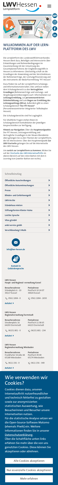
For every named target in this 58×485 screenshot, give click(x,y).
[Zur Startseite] (22, 7)
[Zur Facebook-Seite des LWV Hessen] (54, 28)
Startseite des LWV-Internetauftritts (26, 153)
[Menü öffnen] (49, 6)
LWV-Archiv (10, 200)
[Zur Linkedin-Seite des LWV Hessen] (54, 35)
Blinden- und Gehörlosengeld (18, 195)
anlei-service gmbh (13, 225)
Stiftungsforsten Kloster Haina (18, 210)
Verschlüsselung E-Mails (15, 230)
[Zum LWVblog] (54, 15)
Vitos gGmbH (11, 220)
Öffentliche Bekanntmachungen (19, 185)
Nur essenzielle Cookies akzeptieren (29, 470)
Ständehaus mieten (13, 205)
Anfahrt (8, 303)
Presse (8, 190)
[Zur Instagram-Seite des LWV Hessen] (54, 22)
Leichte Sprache (12, 215)
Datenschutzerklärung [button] (19, 435)
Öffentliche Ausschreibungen (18, 180)
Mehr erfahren (29, 479)
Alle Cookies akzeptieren (29, 461)
